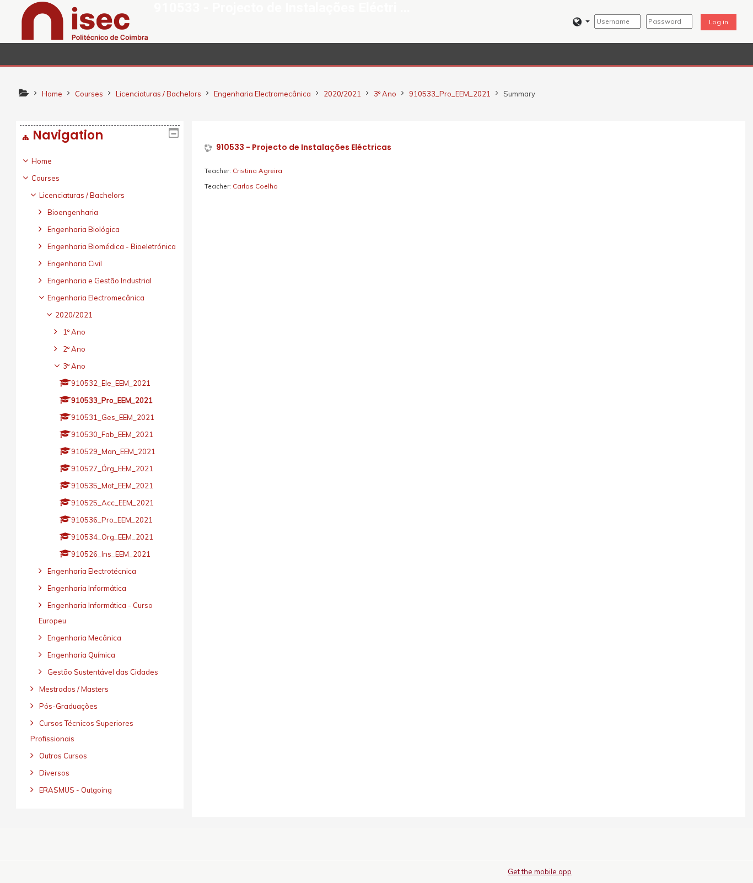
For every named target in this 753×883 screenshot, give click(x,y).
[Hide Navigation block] (174, 133)
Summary (519, 93)
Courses (45, 178)
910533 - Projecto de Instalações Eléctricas (303, 147)
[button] (581, 21)
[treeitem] (100, 475)
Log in (718, 22)
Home (41, 161)
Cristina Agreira (257, 170)
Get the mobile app (540, 871)
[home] (85, 20)
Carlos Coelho (255, 186)
